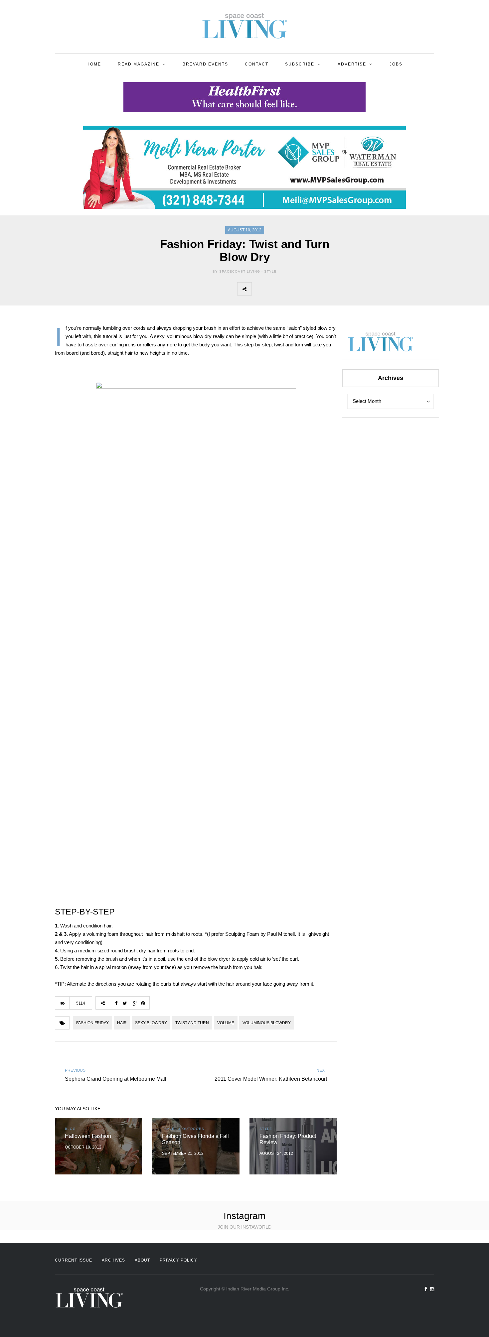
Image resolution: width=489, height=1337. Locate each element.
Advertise (352, 64)
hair (122, 1023)
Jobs (396, 64)
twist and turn (192, 1023)
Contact (256, 64)
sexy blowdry (151, 1023)
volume (225, 1023)
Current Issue (73, 1260)
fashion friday (92, 1023)
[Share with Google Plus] (288, 289)
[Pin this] (302, 289)
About (142, 1260)
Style (270, 271)
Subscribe (299, 64)
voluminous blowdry (267, 1023)
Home (93, 64)
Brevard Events (205, 64)
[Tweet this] (273, 289)
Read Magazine (138, 64)
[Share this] (258, 289)
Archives (113, 1260)
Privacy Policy (178, 1260)
